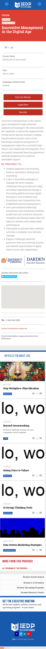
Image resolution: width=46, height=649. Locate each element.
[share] (9, 47)
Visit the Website (23, 97)
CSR (5, 439)
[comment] (40, 393)
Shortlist (23, 112)
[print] (12, 47)
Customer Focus (9, 550)
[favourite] (6, 47)
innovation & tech (8, 23)
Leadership (6, 20)
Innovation (8, 513)
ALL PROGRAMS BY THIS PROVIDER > (15, 568)
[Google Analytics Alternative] (5, 647)
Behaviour (7, 394)
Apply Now (23, 104)
